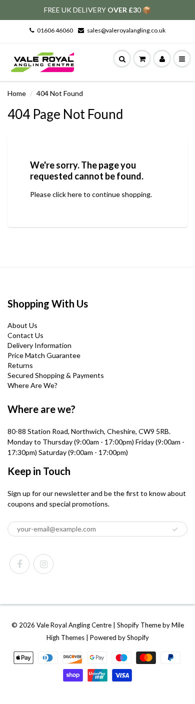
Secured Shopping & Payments (56, 375)
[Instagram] (44, 564)
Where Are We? (33, 385)
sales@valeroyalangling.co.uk (126, 30)
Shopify (128, 625)
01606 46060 (55, 30)
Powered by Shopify (119, 638)
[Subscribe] (175, 530)
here (75, 194)
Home (17, 93)
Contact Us (26, 335)
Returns (20, 365)
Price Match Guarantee (44, 355)
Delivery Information (40, 345)
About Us (23, 325)
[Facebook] (20, 564)
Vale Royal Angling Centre (74, 625)
